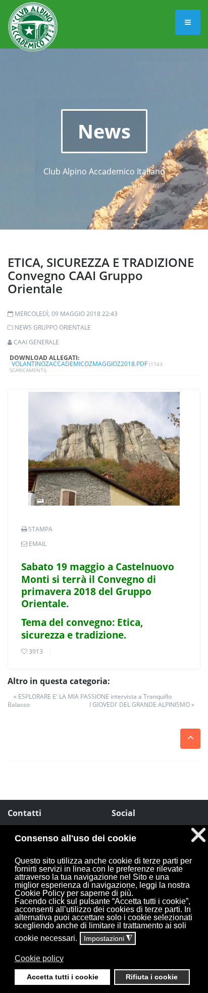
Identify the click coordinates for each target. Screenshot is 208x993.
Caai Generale (36, 342)
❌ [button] (198, 835)
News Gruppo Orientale (53, 327)
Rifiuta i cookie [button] (152, 977)
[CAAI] (33, 14)
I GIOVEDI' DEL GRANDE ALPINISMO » (141, 705)
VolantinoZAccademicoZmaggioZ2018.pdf (79, 363)
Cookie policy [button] (39, 958)
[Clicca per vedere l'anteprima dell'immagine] (104, 449)
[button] (103, 965)
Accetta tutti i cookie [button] (62, 977)
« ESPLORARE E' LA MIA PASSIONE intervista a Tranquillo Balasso (90, 700)
